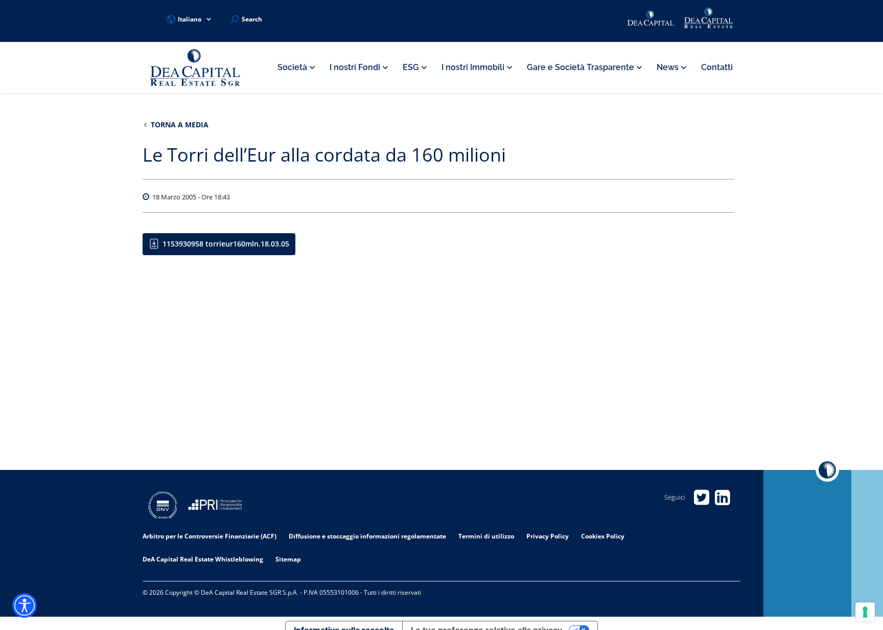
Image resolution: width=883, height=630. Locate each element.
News (669, 67)
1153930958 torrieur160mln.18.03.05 (225, 244)
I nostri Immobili (474, 67)
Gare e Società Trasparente (581, 67)
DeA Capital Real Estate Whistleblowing (203, 559)
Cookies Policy (602, 536)
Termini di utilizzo (486, 536)
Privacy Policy (547, 536)
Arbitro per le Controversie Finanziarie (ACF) (209, 536)
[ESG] (215, 506)
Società (293, 67)
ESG (412, 67)
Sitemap (288, 559)
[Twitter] (701, 497)
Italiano (189, 19)
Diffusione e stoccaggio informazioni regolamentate (367, 536)
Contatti (717, 67)
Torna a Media (178, 124)
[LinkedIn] (722, 497)
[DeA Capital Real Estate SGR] (195, 67)
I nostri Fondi (356, 67)
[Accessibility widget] (24, 605)
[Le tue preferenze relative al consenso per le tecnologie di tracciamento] (865, 612)
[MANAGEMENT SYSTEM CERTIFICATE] (163, 506)
